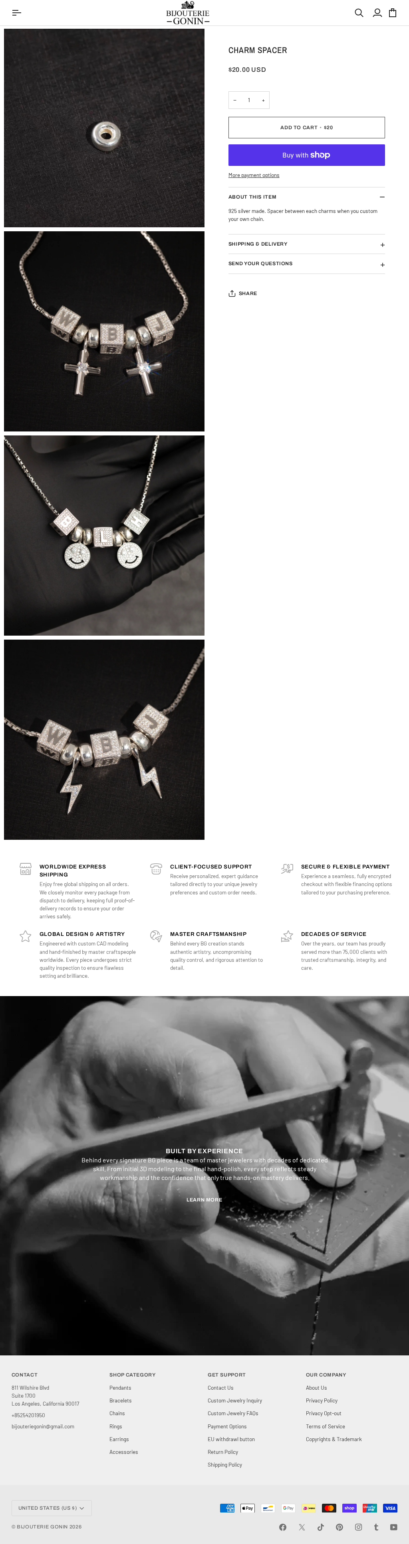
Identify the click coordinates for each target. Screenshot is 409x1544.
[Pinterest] (339, 1527)
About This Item (252, 197)
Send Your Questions (260, 263)
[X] (302, 1527)
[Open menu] (18, 13)
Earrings (119, 1439)
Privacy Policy (322, 1400)
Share (248, 293)
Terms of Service (325, 1426)
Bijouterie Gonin (42, 1527)
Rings (115, 1426)
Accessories (123, 1451)
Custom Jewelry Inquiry (235, 1400)
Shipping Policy (225, 1464)
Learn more (204, 1200)
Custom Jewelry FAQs (233, 1413)
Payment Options (227, 1426)
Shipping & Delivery (258, 244)
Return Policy (223, 1451)
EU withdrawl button (231, 1439)
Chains (117, 1413)
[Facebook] (282, 1527)
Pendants (120, 1387)
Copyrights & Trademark (334, 1439)
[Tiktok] (321, 1527)
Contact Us (221, 1387)
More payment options (254, 174)
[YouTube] (393, 1527)
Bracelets (120, 1400)
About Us (316, 1387)
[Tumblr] (376, 1527)
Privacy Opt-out (323, 1413)
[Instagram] (358, 1527)
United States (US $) (47, 1508)
